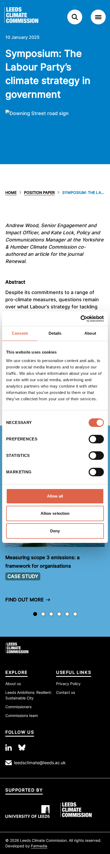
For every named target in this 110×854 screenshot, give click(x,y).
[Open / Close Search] (74, 17)
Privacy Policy (68, 683)
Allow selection (55, 513)
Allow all (55, 496)
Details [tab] (55, 333)
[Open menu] (98, 17)
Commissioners (18, 706)
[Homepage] (29, 17)
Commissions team (21, 715)
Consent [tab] (20, 333)
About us (13, 683)
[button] (55, 545)
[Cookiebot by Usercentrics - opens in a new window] (80, 318)
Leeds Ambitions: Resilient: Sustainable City (28, 695)
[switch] (96, 439)
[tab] (35, 614)
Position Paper (39, 192)
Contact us (65, 692)
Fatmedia (39, 846)
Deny (55, 531)
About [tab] (90, 333)
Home (11, 192)
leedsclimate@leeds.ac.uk (40, 762)
